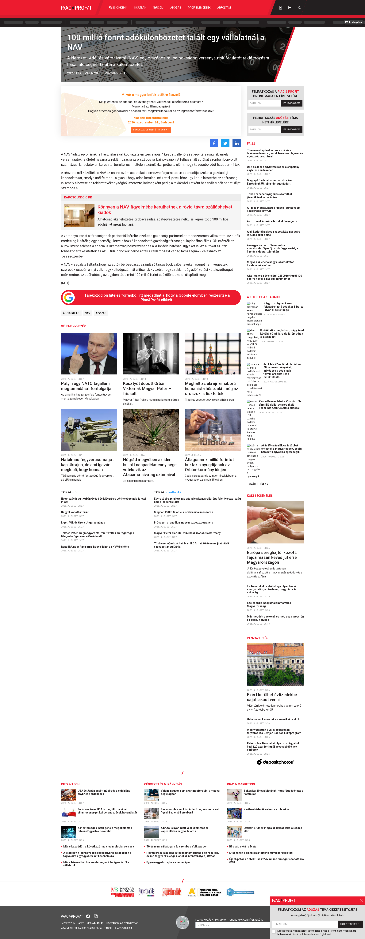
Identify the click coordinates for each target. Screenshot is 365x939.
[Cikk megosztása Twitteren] (225, 143)
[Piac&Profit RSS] (96, 916)
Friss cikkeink (118, 7)
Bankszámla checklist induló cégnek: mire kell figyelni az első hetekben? (190, 811)
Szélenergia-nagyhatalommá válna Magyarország (269, 604)
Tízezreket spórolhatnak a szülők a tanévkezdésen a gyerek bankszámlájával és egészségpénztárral (275, 153)
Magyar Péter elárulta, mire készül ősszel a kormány (187, 533)
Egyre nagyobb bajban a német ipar (168, 862)
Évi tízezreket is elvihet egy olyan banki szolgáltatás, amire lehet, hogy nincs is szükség (271, 589)
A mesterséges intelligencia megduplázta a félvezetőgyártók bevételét (105, 829)
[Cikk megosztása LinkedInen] (236, 143)
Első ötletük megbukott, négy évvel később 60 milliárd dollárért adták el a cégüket (282, 333)
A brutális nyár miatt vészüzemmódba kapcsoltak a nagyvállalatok (185, 829)
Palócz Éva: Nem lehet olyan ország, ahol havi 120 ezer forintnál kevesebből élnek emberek (273, 746)
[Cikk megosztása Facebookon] (214, 143)
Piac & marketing (241, 784)
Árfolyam (224, 7)
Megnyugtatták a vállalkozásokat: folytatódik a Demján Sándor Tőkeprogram (274, 731)
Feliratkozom (291, 103)
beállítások (104, 928)
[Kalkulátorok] (280, 8)
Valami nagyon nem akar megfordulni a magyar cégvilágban (191, 792)
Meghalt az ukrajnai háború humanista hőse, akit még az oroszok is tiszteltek (211, 388)
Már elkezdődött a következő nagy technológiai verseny (98, 846)
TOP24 (70, 492)
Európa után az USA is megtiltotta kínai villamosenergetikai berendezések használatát (108, 811)
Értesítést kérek (350, 924)
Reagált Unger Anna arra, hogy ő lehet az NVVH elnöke (95, 546)
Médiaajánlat (95, 923)
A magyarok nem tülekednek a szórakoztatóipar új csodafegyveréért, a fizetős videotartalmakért (272, 248)
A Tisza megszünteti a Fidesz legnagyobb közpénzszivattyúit (273, 209)
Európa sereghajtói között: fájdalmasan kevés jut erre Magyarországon (272, 557)
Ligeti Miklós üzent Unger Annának (83, 522)
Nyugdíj (158, 7)
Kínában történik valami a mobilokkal (267, 809)
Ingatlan (140, 7)
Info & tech (70, 784)
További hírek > (257, 484)
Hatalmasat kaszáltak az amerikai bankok (273, 719)
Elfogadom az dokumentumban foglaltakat (316, 933)
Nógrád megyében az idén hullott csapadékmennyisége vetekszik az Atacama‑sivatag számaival (150, 467)
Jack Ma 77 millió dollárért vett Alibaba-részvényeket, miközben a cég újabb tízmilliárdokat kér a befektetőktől (283, 370)
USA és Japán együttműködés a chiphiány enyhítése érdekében (273, 168)
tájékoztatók (86, 928)
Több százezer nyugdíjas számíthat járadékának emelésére (269, 196)
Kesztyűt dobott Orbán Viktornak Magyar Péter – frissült (147, 388)
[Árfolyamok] (290, 7)
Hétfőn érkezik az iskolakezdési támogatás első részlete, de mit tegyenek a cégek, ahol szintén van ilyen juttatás (182, 854)
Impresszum (68, 923)
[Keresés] (299, 7)
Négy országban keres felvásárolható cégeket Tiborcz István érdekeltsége (284, 306)
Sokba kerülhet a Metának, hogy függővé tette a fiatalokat (273, 792)
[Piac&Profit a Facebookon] (88, 916)
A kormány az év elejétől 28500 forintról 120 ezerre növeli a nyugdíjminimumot (274, 277)
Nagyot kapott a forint (75, 512)
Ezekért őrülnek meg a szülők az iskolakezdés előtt (273, 829)
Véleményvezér (73, 326)
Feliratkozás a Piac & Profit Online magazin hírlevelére (229, 919)
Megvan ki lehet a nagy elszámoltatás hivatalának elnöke (270, 264)
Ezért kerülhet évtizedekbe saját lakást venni (272, 697)
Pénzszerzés (257, 638)
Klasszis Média (123, 928)
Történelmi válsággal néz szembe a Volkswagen (176, 846)
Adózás (175, 7)
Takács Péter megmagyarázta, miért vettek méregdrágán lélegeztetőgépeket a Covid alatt (97, 534)
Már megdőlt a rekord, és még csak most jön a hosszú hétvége (275, 618)
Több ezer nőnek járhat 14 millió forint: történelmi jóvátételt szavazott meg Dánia (191, 545)
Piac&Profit (115, 73)
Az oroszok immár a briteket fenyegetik (272, 221)
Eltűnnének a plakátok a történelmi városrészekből (261, 852)
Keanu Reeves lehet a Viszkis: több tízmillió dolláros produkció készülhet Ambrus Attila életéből (280, 404)
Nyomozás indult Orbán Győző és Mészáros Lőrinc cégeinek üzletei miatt (103, 500)
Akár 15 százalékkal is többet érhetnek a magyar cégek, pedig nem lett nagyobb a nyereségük (281, 448)
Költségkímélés (260, 496)
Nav (87, 313)
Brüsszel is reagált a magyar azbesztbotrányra (184, 522)
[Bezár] (361, 900)
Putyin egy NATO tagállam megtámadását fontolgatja (86, 386)
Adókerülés (71, 313)
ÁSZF (81, 923)
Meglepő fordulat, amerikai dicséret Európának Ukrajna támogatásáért (270, 182)
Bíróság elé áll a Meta (242, 846)
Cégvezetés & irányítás (163, 784)
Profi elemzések (199, 7)
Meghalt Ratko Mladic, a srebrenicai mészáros (184, 512)
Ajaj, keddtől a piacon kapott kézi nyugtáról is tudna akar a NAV (274, 233)
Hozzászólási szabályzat (122, 923)
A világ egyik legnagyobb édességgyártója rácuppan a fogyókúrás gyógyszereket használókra (97, 854)
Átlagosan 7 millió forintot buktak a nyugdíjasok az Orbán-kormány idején (209, 464)
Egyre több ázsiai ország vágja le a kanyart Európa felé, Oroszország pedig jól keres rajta (197, 500)
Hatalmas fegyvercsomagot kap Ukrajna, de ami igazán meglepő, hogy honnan (87, 464)
